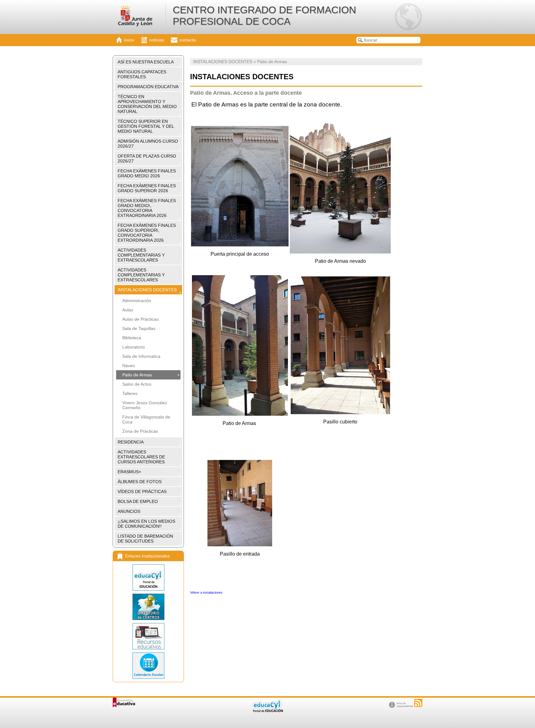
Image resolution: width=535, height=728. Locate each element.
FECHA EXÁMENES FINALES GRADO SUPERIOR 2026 (147, 188)
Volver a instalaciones (207, 592)
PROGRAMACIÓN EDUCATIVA (148, 86)
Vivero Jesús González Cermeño (144, 405)
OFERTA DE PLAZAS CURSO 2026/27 (147, 158)
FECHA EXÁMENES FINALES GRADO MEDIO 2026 (147, 173)
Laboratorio (133, 346)
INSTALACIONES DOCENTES (147, 289)
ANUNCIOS (129, 511)
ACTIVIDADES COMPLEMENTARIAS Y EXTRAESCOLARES (141, 255)
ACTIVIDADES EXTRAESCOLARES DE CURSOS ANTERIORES (141, 456)
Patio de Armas (137, 374)
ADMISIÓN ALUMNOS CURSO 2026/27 (148, 144)
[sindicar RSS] (418, 703)
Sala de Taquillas (138, 328)
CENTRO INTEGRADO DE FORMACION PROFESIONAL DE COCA (264, 15)
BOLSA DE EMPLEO (138, 501)
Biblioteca (131, 337)
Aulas (127, 309)
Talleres (129, 393)
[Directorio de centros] (148, 607)
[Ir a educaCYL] (267, 710)
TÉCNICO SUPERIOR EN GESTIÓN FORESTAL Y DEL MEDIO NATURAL (146, 126)
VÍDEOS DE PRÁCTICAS (142, 491)
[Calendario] (148, 665)
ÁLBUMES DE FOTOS (140, 481)
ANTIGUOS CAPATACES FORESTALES (142, 74)
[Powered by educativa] (124, 702)
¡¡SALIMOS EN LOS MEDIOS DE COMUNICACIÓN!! (146, 524)
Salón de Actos (136, 384)
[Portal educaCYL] (148, 577)
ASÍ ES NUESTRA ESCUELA (146, 61)
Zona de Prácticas (140, 431)
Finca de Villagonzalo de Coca (146, 419)
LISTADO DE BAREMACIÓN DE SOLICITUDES (145, 539)
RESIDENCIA (131, 442)
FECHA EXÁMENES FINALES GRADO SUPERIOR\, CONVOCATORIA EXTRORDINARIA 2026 (147, 233)
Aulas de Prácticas (140, 319)
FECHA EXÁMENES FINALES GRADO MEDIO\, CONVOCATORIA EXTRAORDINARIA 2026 (147, 208)
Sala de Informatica (141, 356)
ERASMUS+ (129, 471)
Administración (136, 300)
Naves (128, 365)
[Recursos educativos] (148, 636)
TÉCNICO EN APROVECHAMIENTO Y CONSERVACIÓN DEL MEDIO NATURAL (147, 104)
